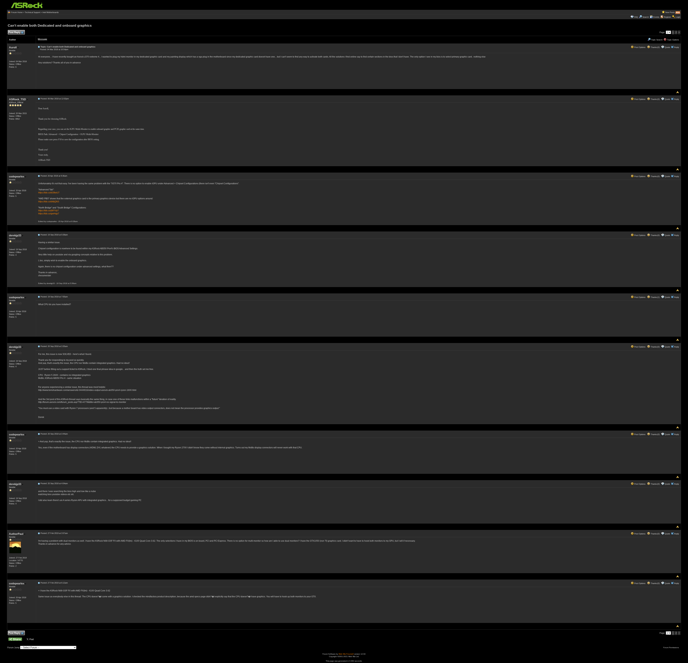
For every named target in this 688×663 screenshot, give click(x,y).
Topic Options (672, 40)
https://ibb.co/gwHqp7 (48, 213)
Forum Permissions (671, 647)
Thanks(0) (655, 47)
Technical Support (32, 12)
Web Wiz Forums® (346, 654)
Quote (667, 47)
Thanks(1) (655, 297)
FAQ (636, 17)
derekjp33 (15, 235)
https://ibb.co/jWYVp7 (48, 210)
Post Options (640, 47)
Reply (676, 47)
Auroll (13, 47)
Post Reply (14, 32)
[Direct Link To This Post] (39, 47)
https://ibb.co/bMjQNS (48, 201)
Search (645, 17)
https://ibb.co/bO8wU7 (48, 192)
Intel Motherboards (50, 12)
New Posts (670, 12)
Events (656, 17)
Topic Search (657, 40)
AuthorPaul (16, 533)
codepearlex (17, 176)
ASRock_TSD (18, 99)
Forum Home (17, 12)
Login (678, 17)
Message (42, 39)
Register (667, 17)
